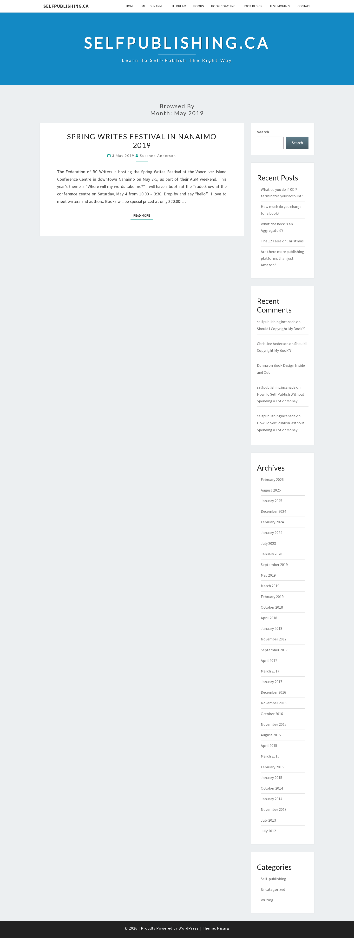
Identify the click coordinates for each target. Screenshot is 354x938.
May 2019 (268, 575)
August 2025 (271, 490)
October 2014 (272, 788)
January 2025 (271, 500)
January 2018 (271, 628)
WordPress (189, 928)
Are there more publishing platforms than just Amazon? (282, 258)
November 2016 (274, 702)
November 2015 (274, 724)
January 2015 (271, 777)
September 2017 (274, 649)
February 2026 (272, 479)
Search (263, 131)
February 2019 (272, 596)
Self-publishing (273, 878)
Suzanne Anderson (158, 155)
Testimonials (280, 6)
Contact (304, 6)
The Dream (178, 6)
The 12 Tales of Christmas (282, 241)
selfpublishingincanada (276, 321)
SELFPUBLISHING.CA (65, 6)
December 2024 (273, 511)
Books (198, 6)
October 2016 (272, 713)
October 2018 (272, 607)
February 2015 (272, 767)
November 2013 (274, 809)
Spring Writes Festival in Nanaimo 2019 (141, 140)
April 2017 (269, 660)
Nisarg (223, 928)
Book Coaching (223, 6)
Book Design (252, 6)
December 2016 (273, 692)
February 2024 (272, 521)
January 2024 (271, 532)
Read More (143, 215)
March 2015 (270, 756)
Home (130, 6)
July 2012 (268, 830)
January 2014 (271, 798)
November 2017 (274, 639)
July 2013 (268, 820)
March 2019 (270, 585)
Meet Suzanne (152, 6)
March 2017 (270, 671)
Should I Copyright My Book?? (281, 328)
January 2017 (271, 681)
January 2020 (271, 554)
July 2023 (268, 543)
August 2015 (271, 734)
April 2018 (269, 617)
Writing (267, 900)
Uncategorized (273, 889)
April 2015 (269, 745)
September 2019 (274, 564)
